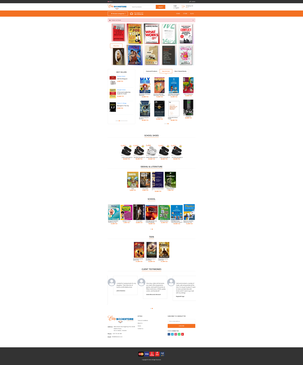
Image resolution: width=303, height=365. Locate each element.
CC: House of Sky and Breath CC (143, 118)
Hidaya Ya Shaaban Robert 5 (158, 189)
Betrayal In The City (123, 105)
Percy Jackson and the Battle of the (138, 259)
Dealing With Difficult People (172, 118)
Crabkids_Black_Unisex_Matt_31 (164, 157)
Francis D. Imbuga (121, 103)
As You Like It (139, 221)
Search (161, 7)
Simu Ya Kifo (145, 188)
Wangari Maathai (170, 188)
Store (185, 13)
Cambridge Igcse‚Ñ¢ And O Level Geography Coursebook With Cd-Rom (151, 221)
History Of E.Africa (164, 221)
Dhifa (133, 188)
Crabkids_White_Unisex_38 (151, 157)
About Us (140, 323)
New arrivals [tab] (166, 71)
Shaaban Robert (121, 76)
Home (178, 13)
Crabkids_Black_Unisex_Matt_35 (126, 157)
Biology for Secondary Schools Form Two (113, 221)
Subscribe (181, 326)
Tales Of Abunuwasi (188, 94)
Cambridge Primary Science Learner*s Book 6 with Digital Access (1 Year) (176, 221)
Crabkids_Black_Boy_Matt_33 (177, 157)
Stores (139, 326)
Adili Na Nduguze (122, 79)
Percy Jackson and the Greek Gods (163, 259)
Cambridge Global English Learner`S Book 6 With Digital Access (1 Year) (173, 95)
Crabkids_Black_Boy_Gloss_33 (139, 157)
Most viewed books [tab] (180, 71)
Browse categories (118, 13)
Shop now (116, 46)
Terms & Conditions (143, 320)
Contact (193, 1)
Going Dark (188, 116)
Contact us (140, 328)
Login (175, 6)
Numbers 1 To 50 (126, 221)
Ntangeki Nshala (121, 90)
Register (177, 8)
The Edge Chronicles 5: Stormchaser (151, 259)
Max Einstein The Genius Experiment (144, 95)
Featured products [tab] (151, 71)
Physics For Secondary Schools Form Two (188, 221)
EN (110, 1)
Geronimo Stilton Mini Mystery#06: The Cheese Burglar (159, 95)
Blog (192, 13)
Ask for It (159, 117)
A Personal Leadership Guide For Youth (123, 93)
